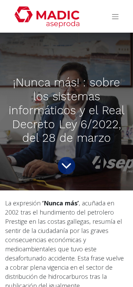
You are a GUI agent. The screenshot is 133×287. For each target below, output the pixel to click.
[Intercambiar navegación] (115, 16)
